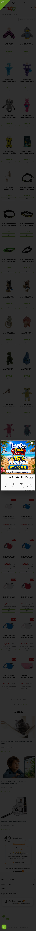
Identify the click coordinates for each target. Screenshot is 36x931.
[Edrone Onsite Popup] (18, 465)
